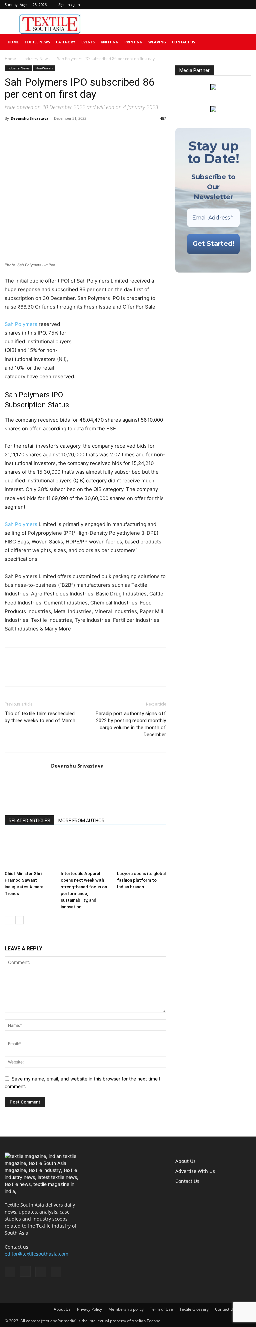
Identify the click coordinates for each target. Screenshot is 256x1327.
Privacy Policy (89, 1309)
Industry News (36, 58)
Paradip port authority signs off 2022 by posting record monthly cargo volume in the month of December (131, 724)
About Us (185, 1161)
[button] (243, 42)
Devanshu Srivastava (30, 118)
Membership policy (126, 1309)
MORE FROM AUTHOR (81, 820)
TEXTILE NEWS (37, 41)
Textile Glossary (194, 1309)
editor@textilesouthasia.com (36, 1254)
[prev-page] (9, 920)
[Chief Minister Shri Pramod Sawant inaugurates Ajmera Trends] (29, 851)
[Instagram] (224, 4)
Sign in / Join (69, 4)
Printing (133, 41)
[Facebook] (213, 4)
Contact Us (183, 41)
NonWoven (44, 68)
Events (88, 41)
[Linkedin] (235, 4)
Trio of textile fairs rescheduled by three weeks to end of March (40, 717)
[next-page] (19, 920)
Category (65, 41)
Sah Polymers (21, 324)
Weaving (157, 41)
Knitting (109, 41)
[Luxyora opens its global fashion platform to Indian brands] (141, 851)
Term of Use (161, 1309)
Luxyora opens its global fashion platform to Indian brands (141, 880)
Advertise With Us (195, 1171)
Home (13, 41)
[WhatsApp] (42, 133)
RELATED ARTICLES (29, 820)
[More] (73, 133)
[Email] (57, 133)
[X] (246, 4)
